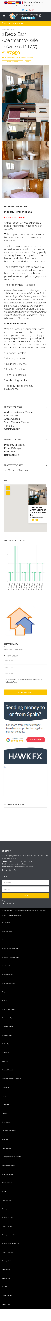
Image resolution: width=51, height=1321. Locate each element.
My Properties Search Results (11, 1157)
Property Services (7, 1252)
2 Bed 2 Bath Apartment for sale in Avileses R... (38, 511)
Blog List (4, 1000)
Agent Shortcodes (7, 974)
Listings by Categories (9, 1131)
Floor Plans (5, 1087)
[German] (17, 2)
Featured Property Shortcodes (11, 1078)
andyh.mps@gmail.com (17, 864)
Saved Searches (7, 1287)
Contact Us (5, 1052)
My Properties (6, 1148)
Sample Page (6, 1269)
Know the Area (6, 1122)
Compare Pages (7, 1035)
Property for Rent (7, 1217)
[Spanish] (10, 2)
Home (4, 1096)
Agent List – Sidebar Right (10, 957)
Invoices (4, 1113)
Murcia (25, 422)
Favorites (4, 1061)
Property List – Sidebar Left (10, 1243)
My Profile (5, 1139)
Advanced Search (7, 931)
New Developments (8, 1165)
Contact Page (6, 1044)
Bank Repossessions (8, 983)
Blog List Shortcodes (8, 1009)
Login (25, 896)
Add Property (6, 922)
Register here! (7, 901)
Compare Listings (7, 1018)
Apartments (5, 29)
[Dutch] (14, 2)
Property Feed (6, 1209)
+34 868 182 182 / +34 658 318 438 (21, 861)
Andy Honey (11, 644)
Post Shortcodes (7, 1183)
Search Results (7, 1295)
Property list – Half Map (9, 1235)
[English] (6, 2)
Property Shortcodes (8, 1261)
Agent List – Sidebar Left (10, 948)
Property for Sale (7, 1226)
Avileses (22, 58)
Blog (3, 992)
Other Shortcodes (7, 1174)
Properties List (6, 1200)
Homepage (5, 1105)
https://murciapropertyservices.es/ (21, 867)
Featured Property (8, 1070)
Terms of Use (6, 1304)
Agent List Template (8, 966)
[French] (21, 2)
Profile (4, 1191)
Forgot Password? (8, 903)
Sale (12, 29)
